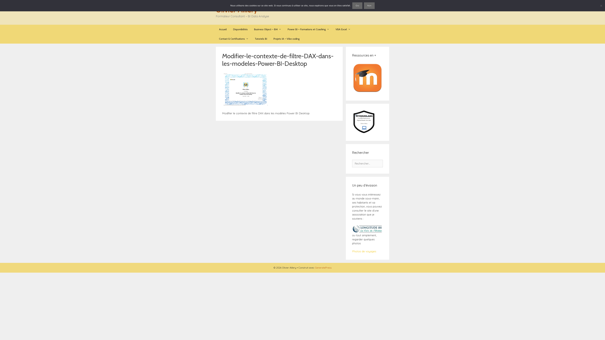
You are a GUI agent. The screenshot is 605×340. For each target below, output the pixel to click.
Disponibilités (240, 29)
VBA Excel (341, 29)
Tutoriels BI (261, 38)
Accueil (223, 29)
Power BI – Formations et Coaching (307, 29)
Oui (357, 5)
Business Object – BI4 (266, 29)
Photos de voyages (364, 251)
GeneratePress (323, 267)
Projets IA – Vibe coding (286, 38)
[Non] (601, 5)
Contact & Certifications (232, 38)
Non (369, 5)
